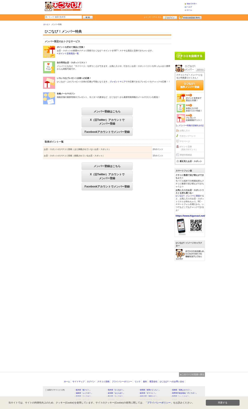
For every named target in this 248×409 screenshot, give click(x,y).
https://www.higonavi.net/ (190, 215)
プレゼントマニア (117, 81)
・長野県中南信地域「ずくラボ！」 (183, 393)
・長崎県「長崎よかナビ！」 (181, 390)
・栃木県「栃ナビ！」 (82, 390)
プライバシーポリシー (122, 381)
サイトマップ (78, 381)
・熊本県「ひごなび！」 (115, 390)
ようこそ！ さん (152, 17)
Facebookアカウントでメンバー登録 (107, 131)
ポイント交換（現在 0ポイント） (189, 148)
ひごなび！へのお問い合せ (172, 381)
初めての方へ (192, 4)
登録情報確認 (186, 155)
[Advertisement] (133, 7)
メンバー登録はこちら (107, 111)
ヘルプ (189, 7)
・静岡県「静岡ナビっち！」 (149, 390)
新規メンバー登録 (190, 17)
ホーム (189, 10)
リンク (137, 381)
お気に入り (185, 130)
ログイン (170, 17)
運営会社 (153, 381)
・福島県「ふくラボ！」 (83, 393)
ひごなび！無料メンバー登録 (189, 85)
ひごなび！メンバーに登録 (188, 196)
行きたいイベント (188, 136)
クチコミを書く (190, 56)
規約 (145, 381)
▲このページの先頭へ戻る (192, 374)
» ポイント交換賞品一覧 (68, 53)
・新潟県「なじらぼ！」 (115, 393)
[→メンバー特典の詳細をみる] (189, 125)
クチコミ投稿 (103, 381)
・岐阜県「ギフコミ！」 (147, 393)
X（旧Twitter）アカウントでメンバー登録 (107, 121)
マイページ (185, 141)
